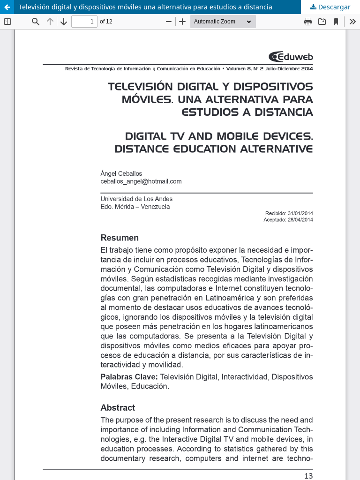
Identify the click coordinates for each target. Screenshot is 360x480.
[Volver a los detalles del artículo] (7, 7)
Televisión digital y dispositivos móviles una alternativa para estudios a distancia (145, 6)
